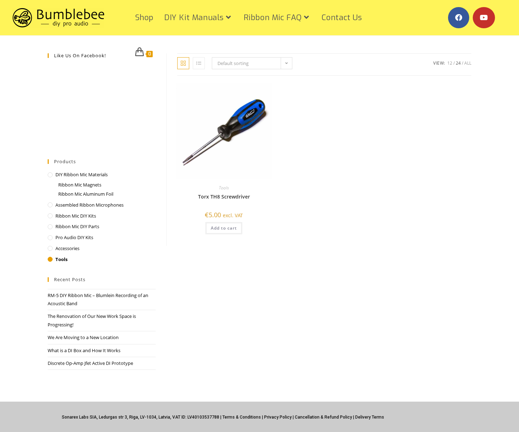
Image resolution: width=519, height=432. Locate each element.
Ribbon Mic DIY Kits (75, 216)
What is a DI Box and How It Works (84, 350)
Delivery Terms (369, 417)
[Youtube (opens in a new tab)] (484, 17)
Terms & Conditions (241, 417)
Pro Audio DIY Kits (74, 237)
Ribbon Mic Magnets (79, 185)
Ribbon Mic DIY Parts (77, 226)
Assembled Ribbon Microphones (89, 205)
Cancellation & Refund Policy (323, 417)
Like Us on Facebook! (80, 55)
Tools (224, 188)
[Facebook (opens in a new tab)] (458, 17)
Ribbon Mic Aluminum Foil (85, 194)
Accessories (67, 248)
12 (449, 63)
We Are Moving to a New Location (83, 337)
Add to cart (224, 228)
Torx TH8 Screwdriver (224, 196)
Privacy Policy (278, 417)
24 (458, 63)
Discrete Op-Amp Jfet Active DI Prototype (90, 363)
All (467, 63)
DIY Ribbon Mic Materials (81, 174)
